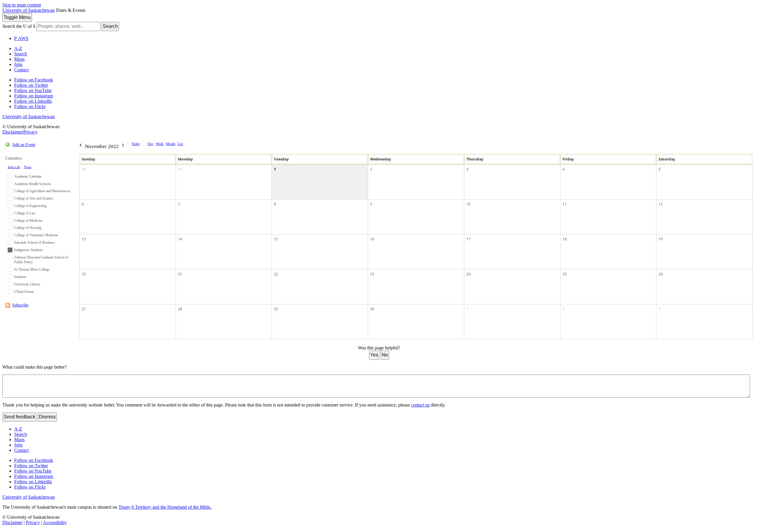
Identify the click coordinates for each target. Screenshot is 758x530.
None (27, 167)
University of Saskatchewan (28, 10)
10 (468, 204)
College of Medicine (28, 221)
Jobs (18, 64)
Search (110, 26)
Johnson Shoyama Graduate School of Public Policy (41, 259)
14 (180, 239)
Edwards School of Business (34, 242)
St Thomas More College (31, 269)
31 (180, 169)
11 (565, 204)
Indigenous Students (28, 250)
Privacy (30, 131)
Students (20, 277)
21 (180, 274)
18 (565, 239)
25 (565, 274)
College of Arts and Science (33, 198)
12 (661, 204)
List (180, 144)
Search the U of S (19, 26)
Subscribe (20, 305)
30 (84, 169)
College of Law (25, 213)
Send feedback (19, 416)
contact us (420, 404)
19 (661, 239)
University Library (27, 284)
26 (661, 274)
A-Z (18, 48)
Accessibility (55, 522)
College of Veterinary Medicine (36, 235)
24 (468, 274)
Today (135, 144)
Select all (14, 167)
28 (180, 308)
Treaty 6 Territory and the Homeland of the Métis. (164, 507)
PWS (21, 38)
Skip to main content (21, 4)
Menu (17, 17)
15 (276, 239)
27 (84, 308)
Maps (19, 59)
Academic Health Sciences (32, 184)
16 (372, 239)
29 (276, 308)
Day (150, 144)
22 (276, 274)
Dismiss (47, 416)
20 (84, 274)
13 (84, 239)
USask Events (24, 292)
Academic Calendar (27, 176)
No (385, 354)
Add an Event (23, 144)
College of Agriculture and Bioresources (42, 191)
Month (170, 144)
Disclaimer (12, 131)
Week (159, 144)
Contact (21, 69)
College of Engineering (30, 206)
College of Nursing (27, 228)
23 (372, 274)
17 (468, 239)
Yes (374, 354)
